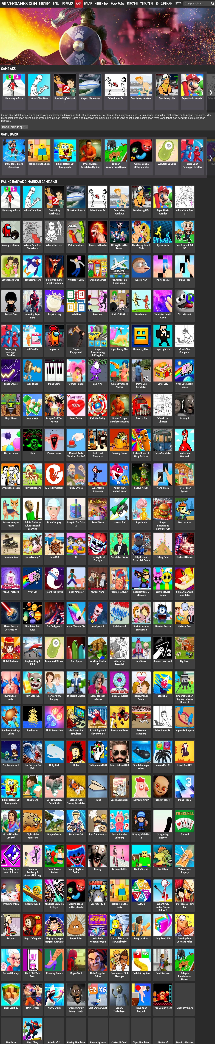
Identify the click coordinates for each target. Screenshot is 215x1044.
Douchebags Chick (11, 279)
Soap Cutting (54, 314)
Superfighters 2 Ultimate (141, 593)
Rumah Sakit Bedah (10, 697)
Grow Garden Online (54, 871)
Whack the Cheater (162, 420)
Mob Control (119, 626)
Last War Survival (98, 1007)
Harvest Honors (33, 487)
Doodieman (141, 314)
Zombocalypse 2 (11, 765)
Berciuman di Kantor (141, 697)
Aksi (78, 3)
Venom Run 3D (163, 765)
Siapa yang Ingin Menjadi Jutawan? (54, 940)
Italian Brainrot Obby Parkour (141, 454)
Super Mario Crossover (98, 489)
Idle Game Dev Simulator (76, 732)
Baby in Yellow (163, 799)
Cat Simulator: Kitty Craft (54, 801)
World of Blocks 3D (98, 662)
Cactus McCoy (141, 487)
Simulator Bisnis (119, 557)
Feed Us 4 (163, 869)
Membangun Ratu (14, 98)
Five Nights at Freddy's (98, 558)
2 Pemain (167, 3)
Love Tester (76, 418)
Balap (88, 3)
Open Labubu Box (119, 799)
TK (76, 557)
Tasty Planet (184, 314)
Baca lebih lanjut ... (15, 127)
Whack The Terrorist (119, 662)
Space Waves (11, 383)
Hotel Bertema (11, 661)
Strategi (132, 3)
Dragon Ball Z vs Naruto (54, 420)
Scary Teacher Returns (98, 697)
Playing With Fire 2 (141, 836)
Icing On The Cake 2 (76, 524)
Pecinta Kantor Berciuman (141, 628)
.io (157, 3)
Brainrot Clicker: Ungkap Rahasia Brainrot (184, 699)
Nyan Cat (32, 591)
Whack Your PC (163, 730)
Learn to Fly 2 (120, 522)
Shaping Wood (32, 903)
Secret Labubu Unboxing (119, 836)
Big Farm (184, 661)
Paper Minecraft (76, 591)
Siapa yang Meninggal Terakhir (192, 165)
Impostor (54, 349)
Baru (56, 3)
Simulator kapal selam (141, 766)
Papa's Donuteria (119, 695)
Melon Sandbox (76, 245)
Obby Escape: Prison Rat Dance (141, 558)
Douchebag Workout (141, 98)
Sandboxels (33, 730)
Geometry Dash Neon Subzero (11, 871)
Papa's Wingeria (32, 938)
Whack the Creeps (11, 487)
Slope (32, 453)
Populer (67, 3)
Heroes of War (11, 557)
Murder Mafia (98, 591)
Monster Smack (163, 626)
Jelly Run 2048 (163, 938)
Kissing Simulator (76, 1042)
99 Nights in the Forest (119, 246)
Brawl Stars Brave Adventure (14, 165)
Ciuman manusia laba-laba (184, 593)
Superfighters (163, 349)
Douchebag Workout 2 (64, 100)
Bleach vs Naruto (98, 245)
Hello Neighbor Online (97, 975)
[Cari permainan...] (213, 3)
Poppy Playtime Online (76, 871)
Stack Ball (163, 695)
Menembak (101, 3)
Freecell (185, 834)
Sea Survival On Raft (33, 766)
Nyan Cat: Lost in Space (184, 385)
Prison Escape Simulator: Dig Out (90, 165)
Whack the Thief (54, 245)
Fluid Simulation (54, 730)
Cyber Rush (163, 245)
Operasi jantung (119, 591)
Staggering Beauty (163, 836)
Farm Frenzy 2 (32, 557)
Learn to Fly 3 (98, 903)
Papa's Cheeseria (98, 834)
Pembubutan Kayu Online (10, 732)
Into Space (141, 661)
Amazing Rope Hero (32, 316)
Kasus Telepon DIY (76, 626)
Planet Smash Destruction (11, 628)
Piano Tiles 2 (162, 487)
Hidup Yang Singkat (141, 1009)
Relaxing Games (54, 973)
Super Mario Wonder (192, 98)
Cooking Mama (119, 453)
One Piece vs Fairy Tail (184, 905)
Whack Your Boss (39, 98)
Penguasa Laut (141, 938)
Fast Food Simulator (98, 454)
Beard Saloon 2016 (119, 765)
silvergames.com (19, 3)
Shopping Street (98, 279)
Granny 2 (184, 418)
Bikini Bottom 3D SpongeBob (65, 165)
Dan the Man (184, 522)
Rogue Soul (76, 973)
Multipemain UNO (98, 765)
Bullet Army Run (141, 973)
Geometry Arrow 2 (162, 661)
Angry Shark (54, 1007)
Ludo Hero (76, 314)
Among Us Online (11, 245)
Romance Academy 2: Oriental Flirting (32, 872)
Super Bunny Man (119, 349)
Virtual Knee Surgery (184, 871)
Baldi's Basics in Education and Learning (33, 525)
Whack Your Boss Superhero (32, 246)
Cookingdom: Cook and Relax (184, 940)
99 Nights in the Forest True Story (54, 281)
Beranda (44, 3)
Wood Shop (32, 383)
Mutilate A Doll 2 (76, 279)
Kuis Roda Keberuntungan (98, 940)
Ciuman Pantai (76, 383)
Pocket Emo (11, 314)
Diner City (163, 383)
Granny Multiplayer (119, 1009)
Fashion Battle (119, 869)
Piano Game (54, 383)
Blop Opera (76, 661)
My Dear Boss (185, 626)
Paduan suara (54, 453)
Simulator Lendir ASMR (163, 316)
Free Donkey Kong (163, 1007)
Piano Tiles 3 (184, 799)
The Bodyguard (54, 626)
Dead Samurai (163, 973)
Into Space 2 (98, 626)
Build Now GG (76, 834)
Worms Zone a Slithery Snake (141, 165)
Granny (98, 869)
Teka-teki (146, 3)
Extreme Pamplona (141, 732)
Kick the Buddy (97, 418)
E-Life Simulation (54, 487)
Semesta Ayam (141, 799)
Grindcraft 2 (54, 1042)
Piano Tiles (184, 279)
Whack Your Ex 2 (11, 903)
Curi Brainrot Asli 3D (184, 246)
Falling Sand (163, 557)
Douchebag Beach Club (141, 246)
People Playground (76, 350)
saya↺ (179, 3)
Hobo (76, 765)
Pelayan (11, 938)
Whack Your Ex (115, 98)
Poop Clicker (76, 938)
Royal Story (98, 522)
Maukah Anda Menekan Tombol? (76, 454)
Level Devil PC (184, 765)
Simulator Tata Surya (32, 628)
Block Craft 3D (11, 1007)
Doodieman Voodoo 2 (184, 454)
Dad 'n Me (97, 383)
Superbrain (141, 522)
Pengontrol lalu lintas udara (119, 281)
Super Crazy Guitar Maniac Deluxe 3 (163, 907)
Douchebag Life (167, 98)
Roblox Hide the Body (39, 163)
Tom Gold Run (33, 695)
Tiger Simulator (141, 1042)
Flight (98, 799)
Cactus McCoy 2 (119, 1042)
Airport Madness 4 (90, 98)
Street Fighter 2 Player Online (98, 732)
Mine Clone (32, 799)
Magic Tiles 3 (163, 279)
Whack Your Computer (185, 350)
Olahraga (117, 3)
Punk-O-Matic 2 (119, 314)
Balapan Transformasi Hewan (115, 165)
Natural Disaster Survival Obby (119, 940)
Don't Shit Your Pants (32, 975)
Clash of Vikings (185, 1007)
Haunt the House (54, 591)
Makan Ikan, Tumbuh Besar (119, 489)
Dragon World (54, 834)
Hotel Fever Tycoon (185, 489)
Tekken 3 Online (185, 557)
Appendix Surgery (184, 730)
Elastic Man (141, 279)
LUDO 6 (141, 903)
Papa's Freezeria (11, 591)
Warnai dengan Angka (11, 524)
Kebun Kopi (32, 418)
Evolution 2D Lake (167, 163)
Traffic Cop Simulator (141, 385)
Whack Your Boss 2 (184, 212)
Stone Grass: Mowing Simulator (76, 801)
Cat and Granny (11, 973)
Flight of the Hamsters (32, 836)
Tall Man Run (32, 349)
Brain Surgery (54, 522)
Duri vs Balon (11, 453)
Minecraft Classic (76, 695)
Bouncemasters (33, 279)
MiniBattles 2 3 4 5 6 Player (54, 905)
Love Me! (97, 314)
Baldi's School (141, 869)
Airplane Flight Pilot (32, 662)
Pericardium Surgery (54, 697)
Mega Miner (11, 418)
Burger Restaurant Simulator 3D (163, 525)
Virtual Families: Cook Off (11, 836)
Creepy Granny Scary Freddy (76, 1009)
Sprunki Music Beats (163, 593)
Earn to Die (141, 418)
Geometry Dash (141, 349)
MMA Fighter (32, 1007)
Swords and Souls (119, 730)
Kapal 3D (54, 557)
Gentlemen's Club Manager (119, 975)
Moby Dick (54, 765)
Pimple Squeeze (98, 1042)
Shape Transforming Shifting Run (98, 352)
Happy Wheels (76, 487)
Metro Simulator (163, 453)
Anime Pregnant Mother (119, 385)
